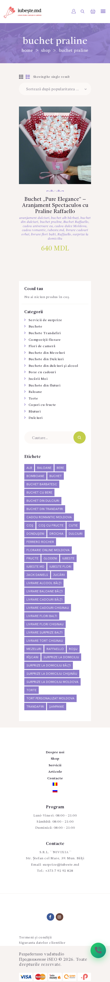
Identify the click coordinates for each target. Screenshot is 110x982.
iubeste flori (60, 567)
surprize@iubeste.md (61, 864)
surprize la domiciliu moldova (52, 682)
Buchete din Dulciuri (46, 359)
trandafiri (35, 707)
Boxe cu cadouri (42, 372)
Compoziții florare (45, 340)
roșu (73, 649)
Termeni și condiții (35, 937)
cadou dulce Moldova (70, 226)
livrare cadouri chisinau (47, 608)
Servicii (55, 765)
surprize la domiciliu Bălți (48, 666)
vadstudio (54, 954)
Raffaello (64, 234)
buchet (55, 476)
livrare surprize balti (44, 633)
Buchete (35, 326)
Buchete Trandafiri (45, 333)
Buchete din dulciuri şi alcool (53, 366)
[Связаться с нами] (98, 950)
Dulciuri (36, 418)
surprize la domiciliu (61, 657)
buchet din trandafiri (44, 509)
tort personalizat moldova (50, 698)
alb (29, 468)
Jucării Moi (38, 379)
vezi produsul (55, 152)
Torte (33, 398)
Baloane (35, 392)
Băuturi (35, 411)
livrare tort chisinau (44, 641)
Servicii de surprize (45, 320)
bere (60, 468)
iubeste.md (56, 230)
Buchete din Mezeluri (47, 353)
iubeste (68, 558)
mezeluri (33, 649)
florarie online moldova (48, 550)
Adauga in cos (55, 169)
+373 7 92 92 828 (59, 871)
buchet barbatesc (41, 484)
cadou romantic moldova (49, 517)
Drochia (56, 534)
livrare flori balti (43, 234)
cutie (73, 526)
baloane (44, 468)
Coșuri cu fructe (42, 405)
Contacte (55, 778)
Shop (46, 50)
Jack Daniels (37, 575)
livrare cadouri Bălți (44, 600)
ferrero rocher (40, 542)
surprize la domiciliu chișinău (51, 674)
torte (31, 690)
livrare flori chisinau (45, 624)
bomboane (35, 476)
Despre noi (55, 752)
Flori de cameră (42, 346)
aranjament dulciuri (34, 218)
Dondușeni (35, 534)
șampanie (56, 707)
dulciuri (75, 534)
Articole (55, 771)
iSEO (52, 960)
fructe (32, 558)
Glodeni (50, 558)
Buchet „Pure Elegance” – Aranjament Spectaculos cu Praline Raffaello (55, 206)
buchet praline (51, 222)
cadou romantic (34, 230)
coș (29, 526)
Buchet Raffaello (75, 222)
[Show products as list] (28, 77)
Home (27, 50)
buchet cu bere (39, 493)
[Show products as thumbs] (21, 77)
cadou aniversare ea (38, 226)
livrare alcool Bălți (43, 583)
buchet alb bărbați (65, 218)
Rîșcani (32, 657)
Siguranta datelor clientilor (42, 943)
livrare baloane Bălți (44, 591)
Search (79, 437)
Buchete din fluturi (45, 385)
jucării (59, 575)
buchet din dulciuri (42, 501)
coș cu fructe (51, 526)
